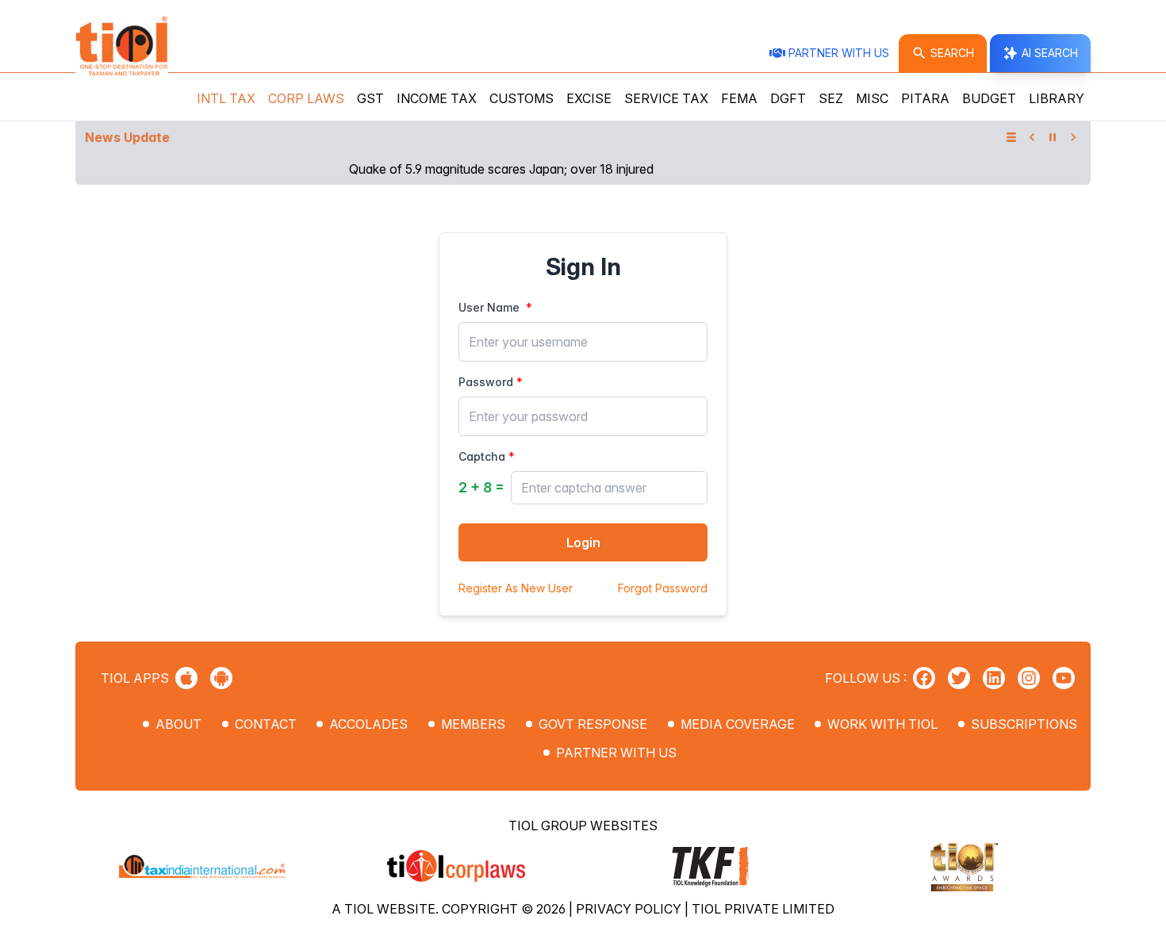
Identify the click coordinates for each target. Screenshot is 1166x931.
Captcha (481, 456)
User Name (489, 307)
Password (485, 382)
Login (583, 542)
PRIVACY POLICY (630, 909)
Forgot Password (663, 588)
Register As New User (515, 588)
